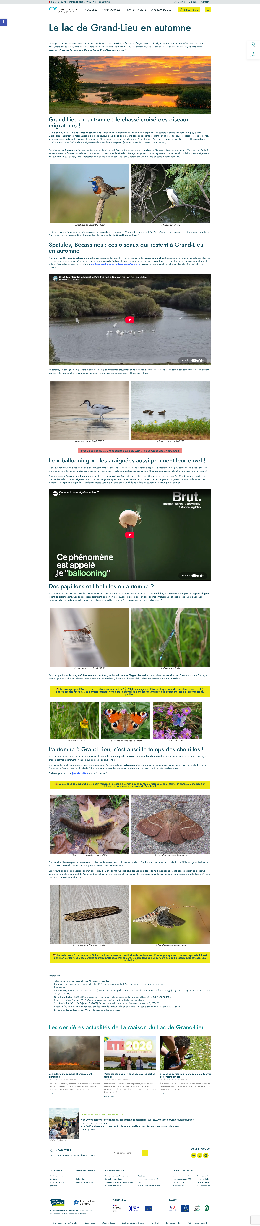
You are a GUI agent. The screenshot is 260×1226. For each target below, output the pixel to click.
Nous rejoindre (203, 1179)
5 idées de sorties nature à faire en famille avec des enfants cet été (185, 1075)
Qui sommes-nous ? (181, 1175)
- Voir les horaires (101, 1)
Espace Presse (203, 1182)
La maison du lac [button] (160, 9)
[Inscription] (145, 1153)
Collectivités (80, 1179)
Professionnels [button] (111, 9)
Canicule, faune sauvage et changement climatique (70, 1075)
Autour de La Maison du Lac (149, 1185)
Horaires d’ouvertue (113, 1185)
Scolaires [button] (91, 9)
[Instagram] (199, 1155)
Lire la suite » (54, 1094)
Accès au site (143, 1175)
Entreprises (79, 1175)
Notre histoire (178, 1182)
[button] (3, 22)
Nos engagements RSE (182, 1179)
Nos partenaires (203, 1185)
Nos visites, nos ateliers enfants (117, 1175)
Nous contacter (203, 1175)
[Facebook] (206, 1155)
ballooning (83, 476)
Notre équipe (178, 1185)
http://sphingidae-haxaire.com (106, 1009)
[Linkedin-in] (193, 1155)
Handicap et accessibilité (148, 1179)
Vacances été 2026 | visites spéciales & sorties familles (129, 1075)
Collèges (53, 1179)
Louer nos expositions (84, 1182)
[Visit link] (208, 9)
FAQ (139, 1182)
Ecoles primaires (57, 1175)
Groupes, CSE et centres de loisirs (119, 1182)
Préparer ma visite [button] (135, 9)
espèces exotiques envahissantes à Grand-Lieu (116, 264)
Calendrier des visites (113, 1179)
